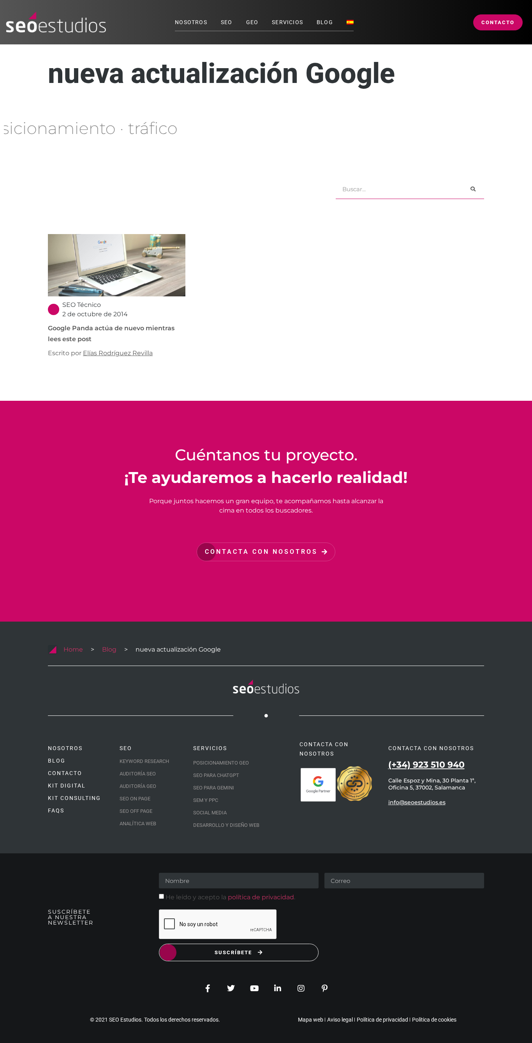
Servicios (287, 22)
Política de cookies (434, 1020)
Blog (325, 22)
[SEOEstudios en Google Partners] (318, 784)
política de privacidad (261, 897)
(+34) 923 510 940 (426, 764)
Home (73, 649)
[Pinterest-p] (324, 988)
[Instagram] (301, 988)
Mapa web (310, 1020)
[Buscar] (473, 189)
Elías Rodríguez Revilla (118, 353)
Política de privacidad (382, 1020)
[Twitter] (231, 988)
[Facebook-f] (207, 988)
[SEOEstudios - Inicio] (56, 22)
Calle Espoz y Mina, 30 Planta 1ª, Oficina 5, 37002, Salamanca (432, 784)
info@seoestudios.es (417, 802)
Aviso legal (340, 1020)
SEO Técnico (81, 304)
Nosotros (191, 22)
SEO (227, 22)
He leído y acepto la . (230, 897)
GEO (252, 22)
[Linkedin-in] (278, 988)
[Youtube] (254, 988)
